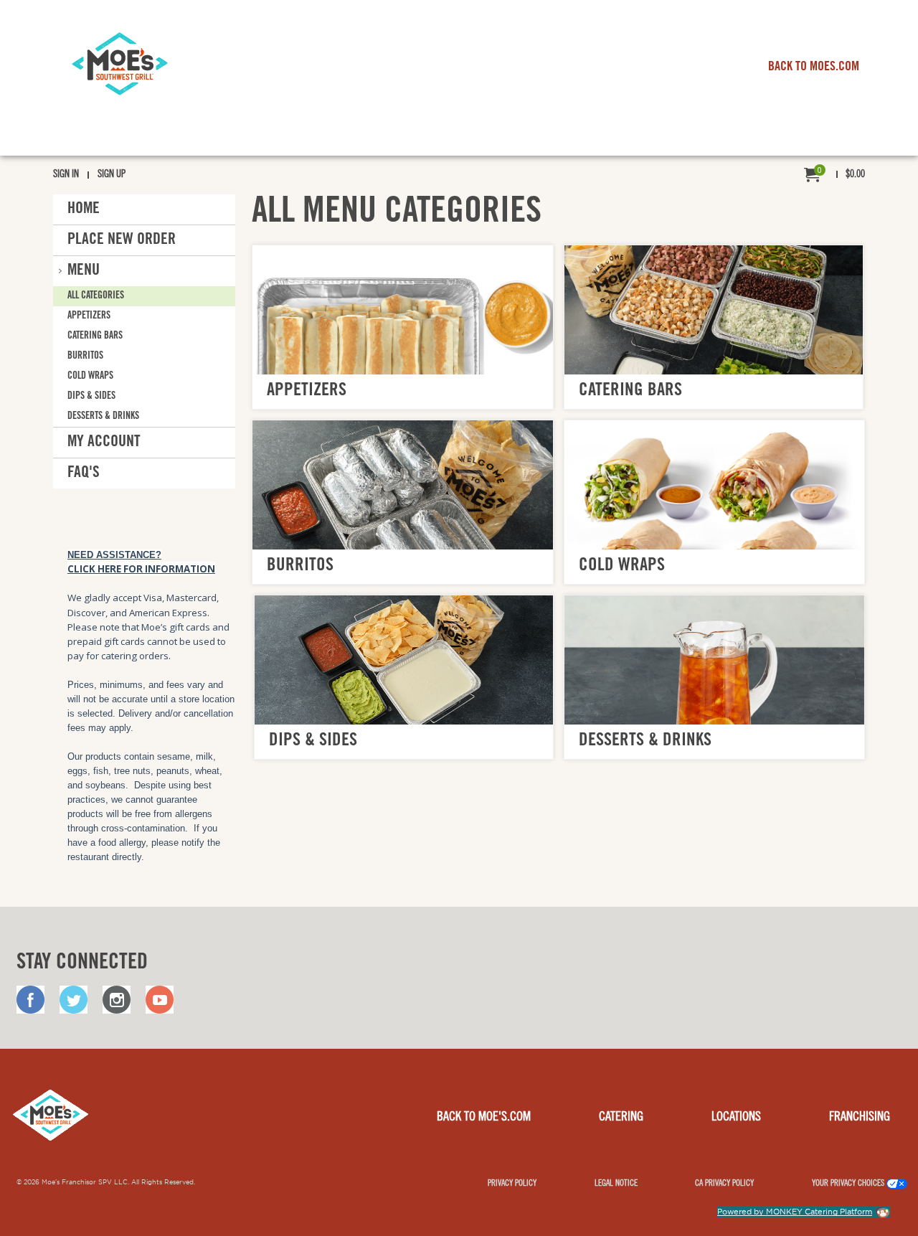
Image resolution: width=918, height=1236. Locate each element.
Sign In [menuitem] (66, 175)
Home (83, 209)
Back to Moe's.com (484, 1117)
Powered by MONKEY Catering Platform (794, 1211)
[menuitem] (834, 175)
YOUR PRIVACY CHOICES (849, 1183)
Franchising (859, 1117)
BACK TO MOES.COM (813, 67)
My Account (104, 442)
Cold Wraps (90, 377)
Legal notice (616, 1183)
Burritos (85, 357)
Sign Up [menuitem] (112, 175)
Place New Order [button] (121, 240)
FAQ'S (83, 473)
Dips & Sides (91, 397)
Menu (83, 271)
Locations (736, 1117)
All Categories (95, 296)
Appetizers (88, 316)
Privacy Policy (512, 1183)
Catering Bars (95, 336)
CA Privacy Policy (724, 1183)
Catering (621, 1117)
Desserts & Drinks (103, 417)
